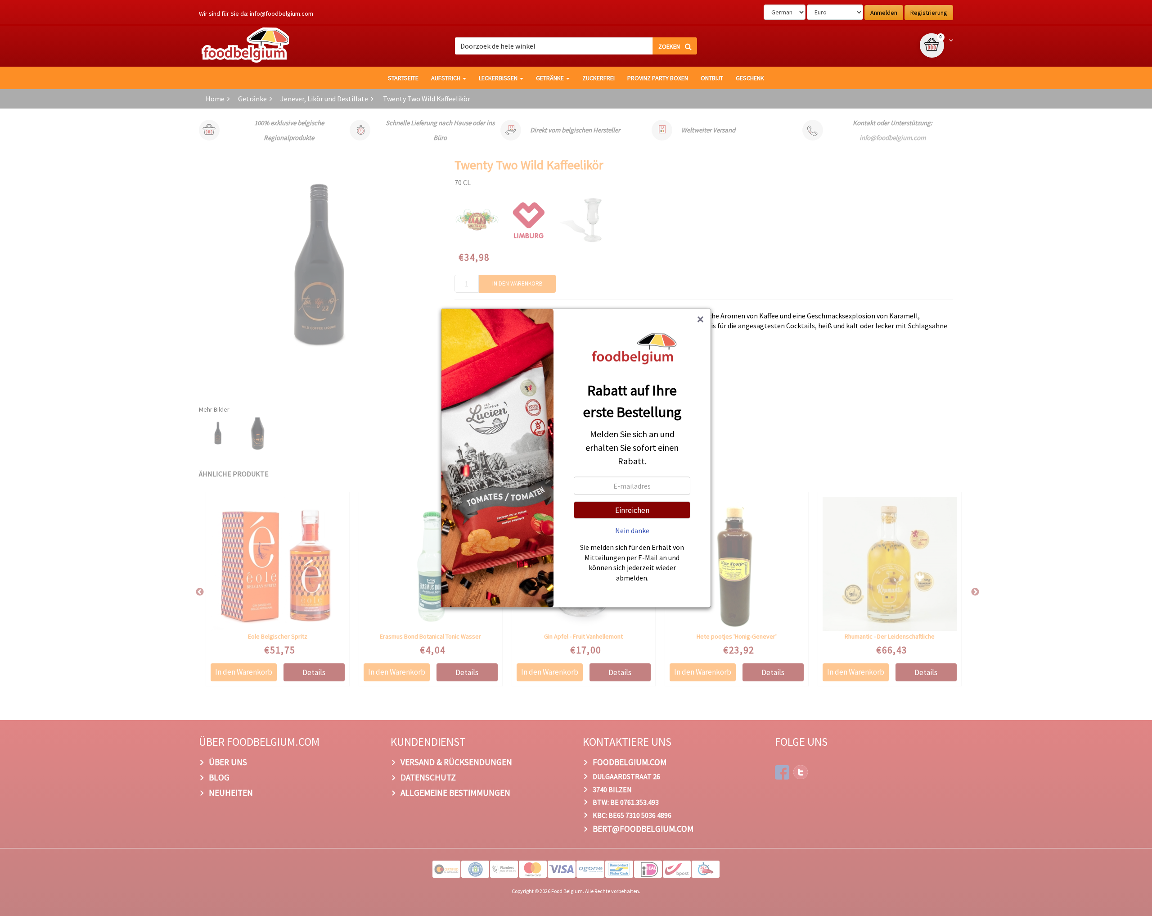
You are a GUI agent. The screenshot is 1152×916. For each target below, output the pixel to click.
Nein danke (632, 530)
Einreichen (632, 510)
